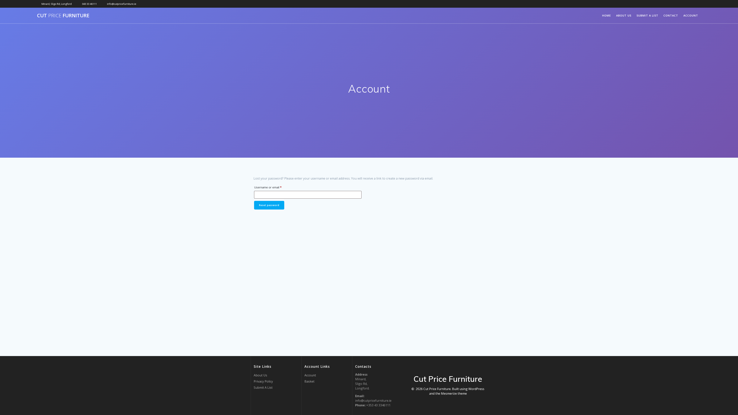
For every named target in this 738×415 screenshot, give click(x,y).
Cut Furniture (63, 15)
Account (690, 15)
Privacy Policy (263, 381)
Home (606, 15)
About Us (623, 15)
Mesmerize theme (454, 393)
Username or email (273, 187)
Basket (309, 381)
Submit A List (647, 15)
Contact (670, 15)
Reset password (269, 205)
